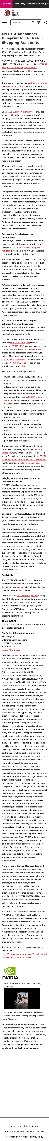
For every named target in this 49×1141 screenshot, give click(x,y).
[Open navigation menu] (4, 22)
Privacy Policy (36, 1137)
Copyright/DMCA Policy (17, 1137)
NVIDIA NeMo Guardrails (13, 359)
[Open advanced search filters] (39, 22)
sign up (20, 587)
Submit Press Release (14, 1131)
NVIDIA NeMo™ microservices (21, 112)
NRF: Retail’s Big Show (27, 595)
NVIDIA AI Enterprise (37, 83)
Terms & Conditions (35, 1131)
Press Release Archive (28, 1126)
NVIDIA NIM (17, 346)
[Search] (33, 22)
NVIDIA (5, 624)
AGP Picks (6, 4)
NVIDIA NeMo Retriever (30, 349)
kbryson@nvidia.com (11, 650)
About (13, 1126)
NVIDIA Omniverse (15, 86)
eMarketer (32, 498)
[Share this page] (45, 22)
